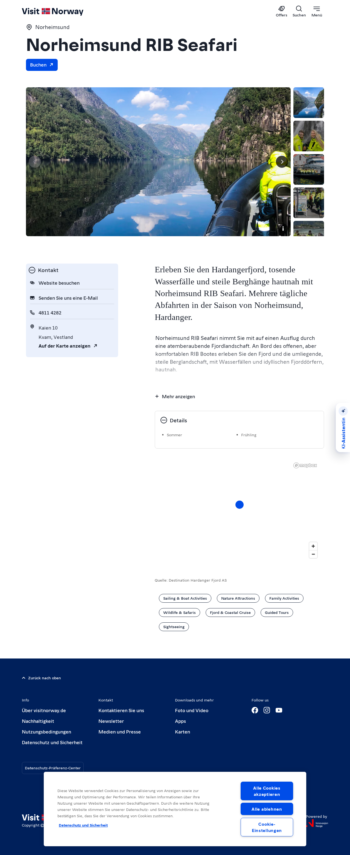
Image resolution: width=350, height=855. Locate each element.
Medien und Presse (119, 731)
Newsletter (111, 721)
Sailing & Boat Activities (185, 598)
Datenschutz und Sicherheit (52, 742)
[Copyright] (283, 228)
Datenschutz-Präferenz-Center (53, 767)
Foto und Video (191, 710)
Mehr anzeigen (178, 396)
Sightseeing (174, 626)
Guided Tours (277, 612)
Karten (182, 731)
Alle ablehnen (267, 809)
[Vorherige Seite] (35, 162)
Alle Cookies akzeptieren (267, 791)
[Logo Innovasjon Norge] (317, 823)
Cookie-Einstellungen (267, 827)
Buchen (38, 64)
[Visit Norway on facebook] (255, 710)
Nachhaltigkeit (38, 721)
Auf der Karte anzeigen (65, 345)
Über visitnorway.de (44, 710)
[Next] (282, 162)
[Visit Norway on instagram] (267, 710)
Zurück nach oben (44, 677)
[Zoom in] (313, 546)
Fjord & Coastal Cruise (230, 612)
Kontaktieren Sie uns (121, 710)
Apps (180, 721)
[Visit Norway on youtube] (279, 710)
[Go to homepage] (61, 11)
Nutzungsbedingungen (46, 731)
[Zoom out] (313, 554)
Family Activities (284, 598)
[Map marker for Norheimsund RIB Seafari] (239, 505)
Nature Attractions (238, 598)
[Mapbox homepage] (305, 465)
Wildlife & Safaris (179, 612)
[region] (239, 510)
